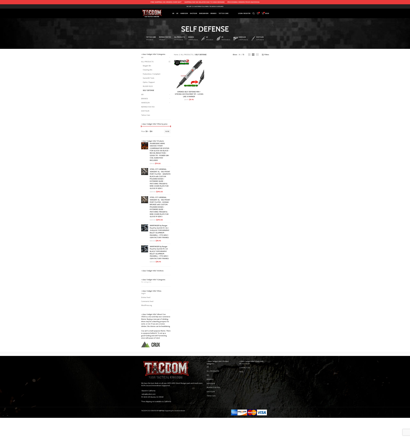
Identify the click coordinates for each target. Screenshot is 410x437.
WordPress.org (146, 305)
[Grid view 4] (257, 54)
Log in (143, 293)
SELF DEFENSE (148, 90)
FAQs (241, 372)
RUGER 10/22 (148, 86)
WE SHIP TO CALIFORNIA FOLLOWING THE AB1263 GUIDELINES (205, 6)
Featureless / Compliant (151, 74)
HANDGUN (145, 103)
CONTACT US (244, 368)
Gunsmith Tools (148, 78)
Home (176, 55)
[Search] (253, 13)
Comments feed (147, 301)
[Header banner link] (205, 2)
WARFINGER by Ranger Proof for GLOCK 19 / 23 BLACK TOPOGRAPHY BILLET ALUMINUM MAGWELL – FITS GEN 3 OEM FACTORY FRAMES (159, 252)
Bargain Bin (147, 66)
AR (142, 95)
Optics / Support (149, 82)
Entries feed (145, 297)
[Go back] (178, 29)
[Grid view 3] (253, 54)
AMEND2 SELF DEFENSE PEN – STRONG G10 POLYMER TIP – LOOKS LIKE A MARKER (189, 94)
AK (142, 57)
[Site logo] (152, 13)
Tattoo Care (145, 115)
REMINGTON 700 (148, 107)
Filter (167, 131)
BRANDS (144, 99)
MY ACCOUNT (244, 364)
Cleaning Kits (147, 70)
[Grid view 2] (249, 54)
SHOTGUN (145, 111)
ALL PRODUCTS (147, 62)
